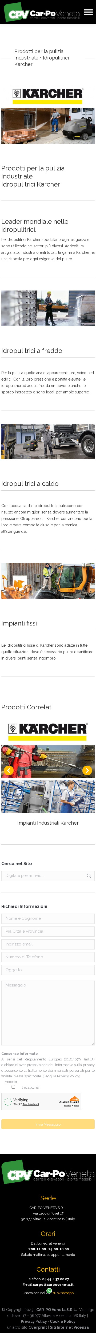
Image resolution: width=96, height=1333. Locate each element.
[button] (9, 770)
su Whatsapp (63, 1293)
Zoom (41, 766)
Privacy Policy (68, 1076)
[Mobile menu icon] (88, 12)
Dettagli (55, 766)
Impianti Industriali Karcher (48, 823)
